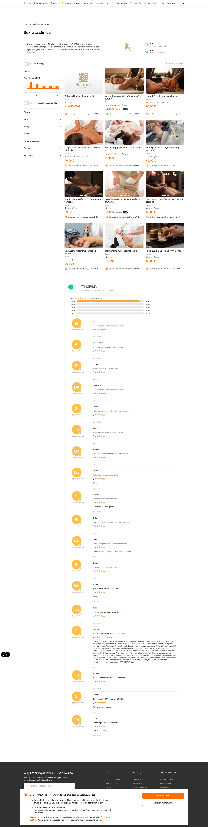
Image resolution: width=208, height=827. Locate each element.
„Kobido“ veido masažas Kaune (106, 567)
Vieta (55, 3)
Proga (26, 133)
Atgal (27, 24)
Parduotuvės (138, 779)
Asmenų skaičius (31, 141)
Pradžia (34, 24)
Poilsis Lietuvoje (121, 3)
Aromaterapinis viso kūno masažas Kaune (111, 543)
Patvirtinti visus (163, 795)
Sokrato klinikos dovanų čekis (105, 368)
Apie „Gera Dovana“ (112, 779)
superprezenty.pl (166, 779)
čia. (100, 820)
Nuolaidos (100, 3)
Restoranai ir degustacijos (154, 3)
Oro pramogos (172, 3)
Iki (47, 92)
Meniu (28, 3)
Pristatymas (137, 783)
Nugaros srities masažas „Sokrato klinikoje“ (111, 411)
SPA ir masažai (135, 3)
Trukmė (27, 148)
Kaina (26, 71)
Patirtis (27, 112)
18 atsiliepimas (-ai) (158, 46)
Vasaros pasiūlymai (72, 3)
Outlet (109, 3)
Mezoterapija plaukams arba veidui (108, 326)
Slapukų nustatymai (163, 802)
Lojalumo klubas (111, 783)
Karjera (108, 788)
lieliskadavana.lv (166, 783)
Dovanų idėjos (42, 3)
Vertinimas (28, 155)
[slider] (25, 88)
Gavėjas (27, 126)
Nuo (26, 92)
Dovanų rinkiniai (88, 3)
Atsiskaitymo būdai (140, 788)
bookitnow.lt (164, 788)
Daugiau (31, 52)
